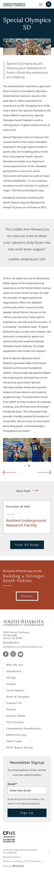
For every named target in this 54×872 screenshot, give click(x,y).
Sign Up (27, 812)
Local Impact (15, 690)
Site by (7, 866)
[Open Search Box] (48, 4)
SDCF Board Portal (19, 747)
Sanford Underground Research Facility (26, 522)
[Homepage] (23, 625)
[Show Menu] (41, 4)
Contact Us (14, 702)
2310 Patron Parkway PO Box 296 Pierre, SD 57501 (16, 635)
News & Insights (17, 696)
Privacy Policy (11, 857)
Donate (11, 709)
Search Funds (16, 715)
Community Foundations (23, 728)
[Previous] (12, 472)
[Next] (42, 472)
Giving (11, 677)
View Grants (15, 722)
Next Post (23, 491)
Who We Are (15, 664)
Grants (11, 683)
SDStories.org (16, 734)
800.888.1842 (11, 642)
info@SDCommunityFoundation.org (22, 647)
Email (11, 784)
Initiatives (13, 671)
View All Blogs (27, 544)
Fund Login (14, 741)
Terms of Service (31, 803)
